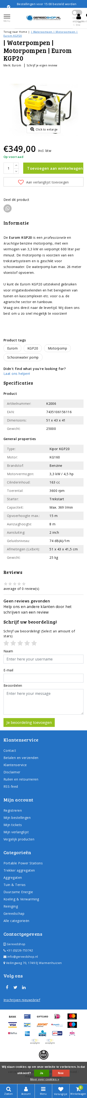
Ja (41, 1073)
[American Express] (29, 1035)
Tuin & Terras (14, 884)
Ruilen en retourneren (20, 779)
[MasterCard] (73, 1018)
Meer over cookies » (44, 1079)
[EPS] (73, 1035)
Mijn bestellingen (17, 817)
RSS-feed (10, 786)
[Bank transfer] (14, 1018)
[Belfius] (14, 1035)
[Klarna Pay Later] (51, 1043)
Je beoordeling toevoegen (29, 722)
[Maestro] (73, 1026)
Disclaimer (11, 772)
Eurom (16, 65)
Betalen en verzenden (21, 757)
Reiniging (10, 906)
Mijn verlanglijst (16, 832)
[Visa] (14, 1026)
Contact (9, 750)
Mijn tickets (12, 825)
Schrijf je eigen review (42, 65)
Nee (61, 1073)
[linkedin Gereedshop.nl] (23, 987)
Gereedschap (13, 913)
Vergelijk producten (18, 839)
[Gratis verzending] (43, 1055)
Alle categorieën (16, 920)
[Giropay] (59, 1035)
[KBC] (44, 1035)
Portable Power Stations (23, 863)
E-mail (8, 670)
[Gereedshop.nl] (43, 18)
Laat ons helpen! (16, 373)
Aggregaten (12, 877)
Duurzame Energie (18, 892)
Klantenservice (15, 765)
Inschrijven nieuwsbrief (21, 1000)
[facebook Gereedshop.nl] (6, 987)
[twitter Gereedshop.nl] (15, 987)
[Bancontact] (29, 1026)
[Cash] (44, 1018)
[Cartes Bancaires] (36, 1043)
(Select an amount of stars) (39, 633)
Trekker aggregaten (19, 870)
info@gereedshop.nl (22, 957)
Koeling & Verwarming (21, 899)
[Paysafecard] (59, 1026)
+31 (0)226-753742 (19, 950)
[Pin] (29, 1018)
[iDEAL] (59, 1018)
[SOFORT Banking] (44, 1026)
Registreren (12, 810)
